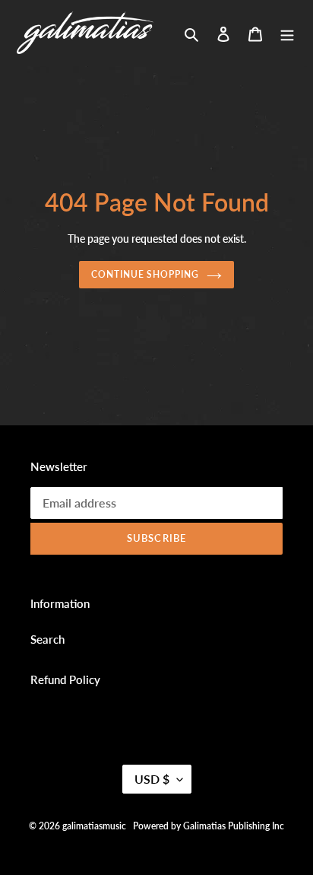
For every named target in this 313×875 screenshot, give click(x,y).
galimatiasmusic (94, 826)
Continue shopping (145, 274)
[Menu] (287, 32)
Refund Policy (65, 679)
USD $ (151, 779)
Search (47, 639)
